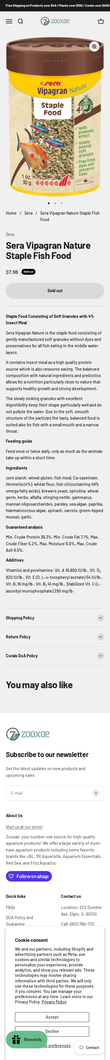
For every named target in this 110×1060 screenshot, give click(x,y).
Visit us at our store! (24, 826)
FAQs (10, 907)
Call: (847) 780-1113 (77, 923)
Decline (52, 1031)
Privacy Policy (54, 1001)
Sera (10, 234)
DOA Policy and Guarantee (19, 920)
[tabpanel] (55, 521)
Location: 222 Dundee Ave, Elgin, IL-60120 (81, 910)
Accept (52, 1017)
